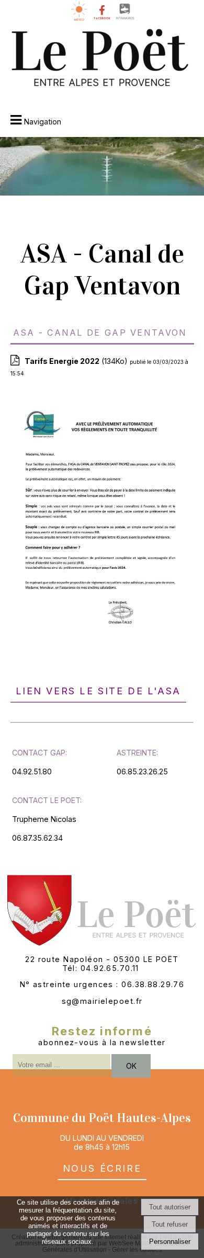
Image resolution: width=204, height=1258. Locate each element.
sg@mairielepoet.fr (102, 1001)
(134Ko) (77, 361)
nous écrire (102, 1167)
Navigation (42, 121)
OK (131, 1065)
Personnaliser (169, 1241)
